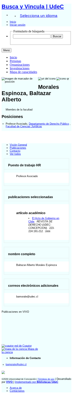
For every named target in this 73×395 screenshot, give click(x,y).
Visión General (18, 144)
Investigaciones (19, 68)
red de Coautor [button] (23, 345)
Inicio (13, 21)
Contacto (15, 150)
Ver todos (15, 153)
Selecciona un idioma (38, 16)
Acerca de (16, 387)
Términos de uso (46, 379)
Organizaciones (20, 64)
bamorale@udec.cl (16, 364)
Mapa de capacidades (23, 72)
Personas (15, 61)
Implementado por (36, 381)
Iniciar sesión (17, 24)
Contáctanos (17, 390)
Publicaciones (18, 147)
